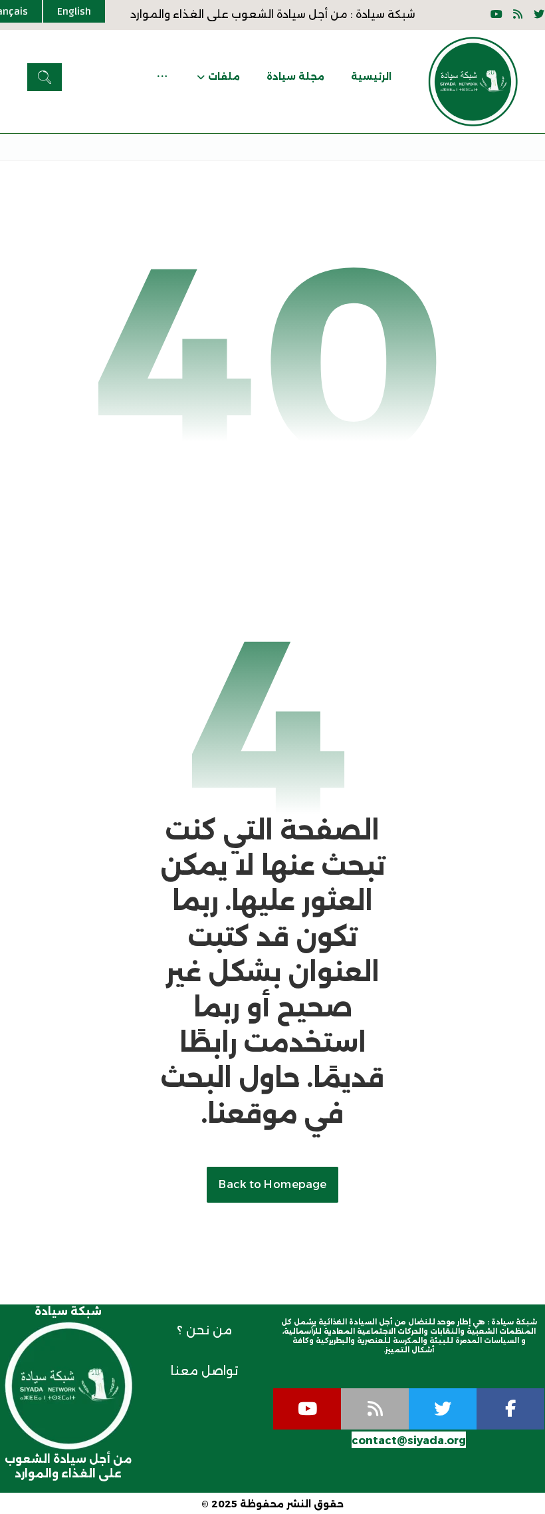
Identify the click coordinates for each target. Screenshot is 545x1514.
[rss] (375, 1409)
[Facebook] (510, 1409)
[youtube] (496, 14)
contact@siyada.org (409, 1440)
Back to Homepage (272, 1184)
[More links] (162, 76)
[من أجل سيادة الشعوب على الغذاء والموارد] (473, 81)
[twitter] (443, 1409)
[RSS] (517, 14)
